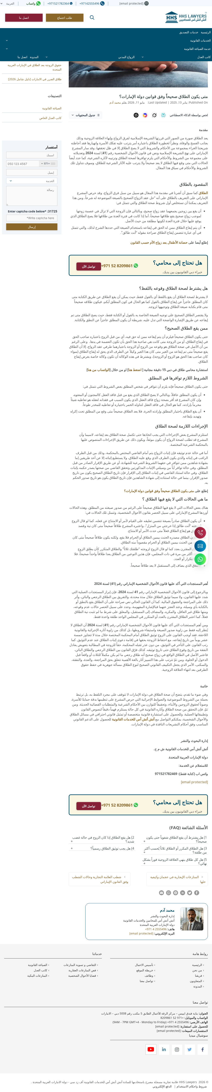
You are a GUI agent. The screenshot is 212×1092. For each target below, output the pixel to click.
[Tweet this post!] (189, 894)
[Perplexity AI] (163, 115)
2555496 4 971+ (178, 1022)
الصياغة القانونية (51, 108)
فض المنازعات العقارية (82, 970)
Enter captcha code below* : (32, 211)
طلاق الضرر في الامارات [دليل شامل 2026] (34, 79)
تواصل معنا (146, 981)
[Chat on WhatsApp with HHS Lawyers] (200, 559)
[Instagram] (176, 1054)
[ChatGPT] (136, 115)
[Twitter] (189, 1054)
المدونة (34, 57)
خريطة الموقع (144, 970)
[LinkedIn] (163, 1054)
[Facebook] (202, 1054)
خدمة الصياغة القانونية (197, 49)
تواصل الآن (88, 266)
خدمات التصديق (188, 32)
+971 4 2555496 (156, 929)
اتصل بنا (24, 18)
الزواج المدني (126, 57)
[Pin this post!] (175, 894)
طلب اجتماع (64, 18)
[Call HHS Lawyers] (200, 533)
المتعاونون (196, 981)
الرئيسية (206, 32)
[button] (92, 17)
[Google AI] (145, 115)
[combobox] (48, 164)
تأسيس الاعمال (144, 965)
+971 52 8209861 (172, 1018)
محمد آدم (167, 910)
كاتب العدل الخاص (50, 118)
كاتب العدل (204, 57)
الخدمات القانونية (200, 40)
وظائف (149, 976)
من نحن (197, 970)
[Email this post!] (161, 894)
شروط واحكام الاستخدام (192, 1086)
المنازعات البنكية (37, 976)
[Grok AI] (154, 115)
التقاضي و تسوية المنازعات (80, 965)
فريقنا (198, 976)
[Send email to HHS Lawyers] (200, 546)
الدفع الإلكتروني (162, 1086)
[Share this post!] (196, 894)
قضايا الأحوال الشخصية (82, 976)
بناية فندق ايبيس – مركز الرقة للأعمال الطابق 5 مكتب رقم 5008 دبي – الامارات (149, 1013)
